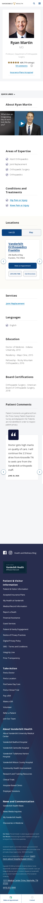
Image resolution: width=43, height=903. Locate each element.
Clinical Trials (8, 779)
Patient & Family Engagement (15, 629)
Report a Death (9, 612)
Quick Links (7, 94)
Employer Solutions (11, 791)
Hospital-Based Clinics (12, 785)
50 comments (22, 66)
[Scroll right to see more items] (39, 261)
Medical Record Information (15, 606)
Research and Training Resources (17, 774)
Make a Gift (8, 701)
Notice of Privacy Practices (14, 635)
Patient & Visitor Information (15, 589)
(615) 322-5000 (9, 887)
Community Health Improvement (17, 768)
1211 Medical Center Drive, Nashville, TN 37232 (20, 882)
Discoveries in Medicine (13, 823)
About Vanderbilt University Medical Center (18, 735)
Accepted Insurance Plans (14, 595)
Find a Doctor (9, 672)
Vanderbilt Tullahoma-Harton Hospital (16, 755)
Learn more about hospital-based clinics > (19, 857)
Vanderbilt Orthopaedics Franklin (17, 247)
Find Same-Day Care (11, 684)
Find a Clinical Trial (11, 690)
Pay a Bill (7, 695)
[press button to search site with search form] (34, 3)
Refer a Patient (9, 713)
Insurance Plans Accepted (21, 72)
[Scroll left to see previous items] (3, 261)
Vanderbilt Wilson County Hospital (18, 762)
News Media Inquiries (12, 811)
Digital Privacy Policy (12, 641)
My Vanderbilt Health (12, 817)
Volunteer (7, 707)
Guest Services (9, 623)
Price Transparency (11, 658)
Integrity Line (9, 652)
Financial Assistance (11, 618)
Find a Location (9, 678)
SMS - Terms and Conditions (15, 646)
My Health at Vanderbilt (13, 600)
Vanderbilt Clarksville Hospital (16, 748)
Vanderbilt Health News (13, 805)
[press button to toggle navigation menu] (39, 3)
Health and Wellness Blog (25, 553)
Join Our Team (9, 718)
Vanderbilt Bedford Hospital (15, 742)
